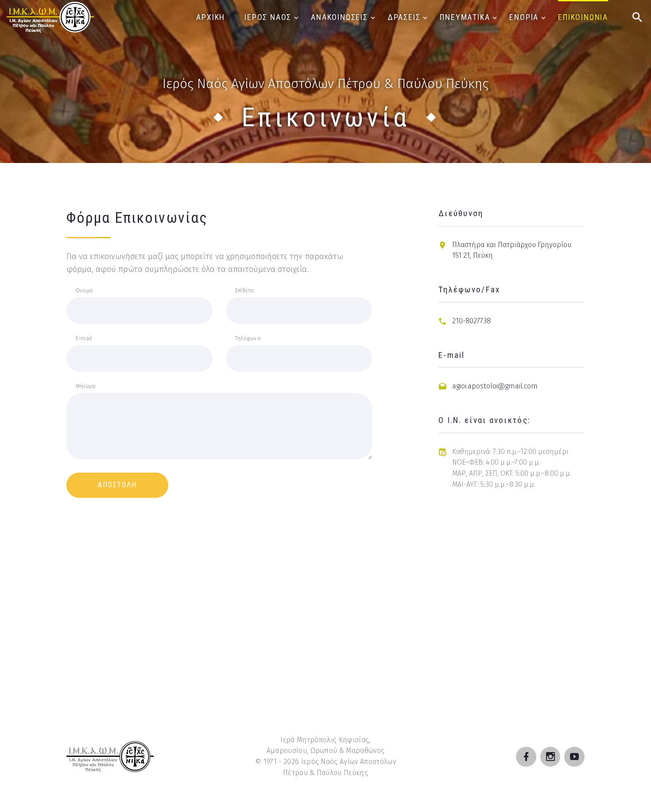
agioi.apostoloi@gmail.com (495, 386)
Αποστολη (117, 485)
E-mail (84, 338)
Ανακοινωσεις (339, 17)
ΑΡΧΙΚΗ (210, 17)
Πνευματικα (465, 17)
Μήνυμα (85, 386)
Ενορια (524, 17)
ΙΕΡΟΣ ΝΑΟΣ (267, 17)
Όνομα (84, 290)
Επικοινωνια (583, 17)
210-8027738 (471, 321)
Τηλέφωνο (248, 338)
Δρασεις (404, 17)
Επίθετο (244, 290)
